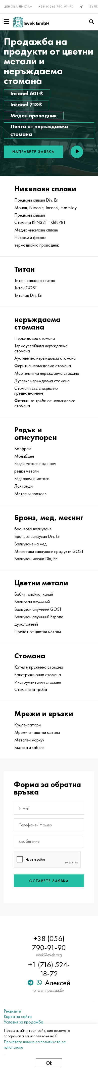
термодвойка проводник (36, 245)
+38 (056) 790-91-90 (56, 7)
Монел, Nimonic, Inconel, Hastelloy (45, 207)
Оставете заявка (49, 880)
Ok (49, 1062)
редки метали (26, 471)
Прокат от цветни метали (37, 631)
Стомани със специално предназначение (36, 391)
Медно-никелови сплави (36, 229)
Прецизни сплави (29, 215)
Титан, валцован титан (34, 280)
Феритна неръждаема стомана (42, 365)
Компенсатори (27, 724)
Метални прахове (30, 493)
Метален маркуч (29, 739)
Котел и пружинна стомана (38, 667)
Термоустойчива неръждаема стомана (41, 348)
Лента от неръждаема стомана (39, 130)
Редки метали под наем (35, 463)
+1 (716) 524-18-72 (49, 969)
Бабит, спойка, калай (33, 594)
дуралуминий (26, 624)
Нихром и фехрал (30, 237)
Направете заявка (33, 151)
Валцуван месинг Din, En (36, 558)
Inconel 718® (26, 104)
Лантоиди (23, 486)
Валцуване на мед (30, 543)
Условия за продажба (23, 1022)
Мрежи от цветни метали (37, 732)
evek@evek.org (49, 955)
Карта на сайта (18, 1016)
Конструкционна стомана (37, 674)
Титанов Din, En (28, 295)
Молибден (24, 456)
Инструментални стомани (37, 682)
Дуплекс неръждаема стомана (42, 380)
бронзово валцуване (33, 528)
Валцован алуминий (32, 601)
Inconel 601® (26, 93)
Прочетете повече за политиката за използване (35, 1044)
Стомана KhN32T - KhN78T (40, 222)
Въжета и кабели (29, 747)
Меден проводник (33, 115)
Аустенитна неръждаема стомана (45, 358)
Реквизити (12, 1011)
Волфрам (22, 448)
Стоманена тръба (30, 689)
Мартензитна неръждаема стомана (46, 373)
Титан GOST (25, 287)
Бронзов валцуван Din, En (37, 536)
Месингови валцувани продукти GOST (49, 551)
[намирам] (91, 22)
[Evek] (31, 22)
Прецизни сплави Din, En (36, 200)
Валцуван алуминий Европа (38, 616)
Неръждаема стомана (34, 338)
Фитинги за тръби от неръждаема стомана (44, 403)
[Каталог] (7, 21)
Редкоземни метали (31, 478)
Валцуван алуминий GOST (38, 609)
